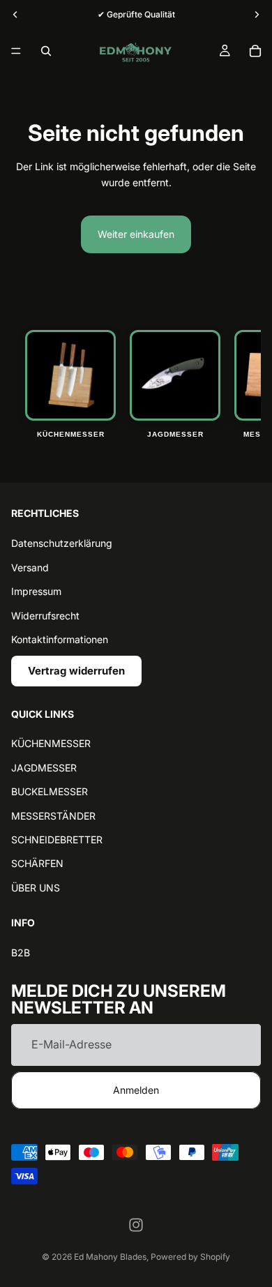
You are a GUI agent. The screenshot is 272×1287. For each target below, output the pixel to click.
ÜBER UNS (35, 887)
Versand (30, 567)
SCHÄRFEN (37, 863)
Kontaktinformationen (59, 639)
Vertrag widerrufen (76, 670)
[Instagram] (136, 1225)
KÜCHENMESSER (51, 743)
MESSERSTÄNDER (53, 815)
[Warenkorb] (255, 51)
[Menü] (16, 51)
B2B (20, 952)
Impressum (36, 591)
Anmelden (136, 1089)
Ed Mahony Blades (110, 1256)
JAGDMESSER (44, 767)
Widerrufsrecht (45, 615)
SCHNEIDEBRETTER (57, 839)
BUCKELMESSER (49, 791)
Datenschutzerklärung (61, 543)
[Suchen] (46, 51)
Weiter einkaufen (136, 234)
